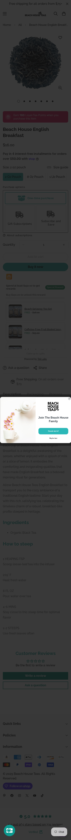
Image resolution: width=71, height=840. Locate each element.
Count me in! (53, 431)
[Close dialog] (69, 398)
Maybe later (53, 438)
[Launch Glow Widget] (9, 830)
